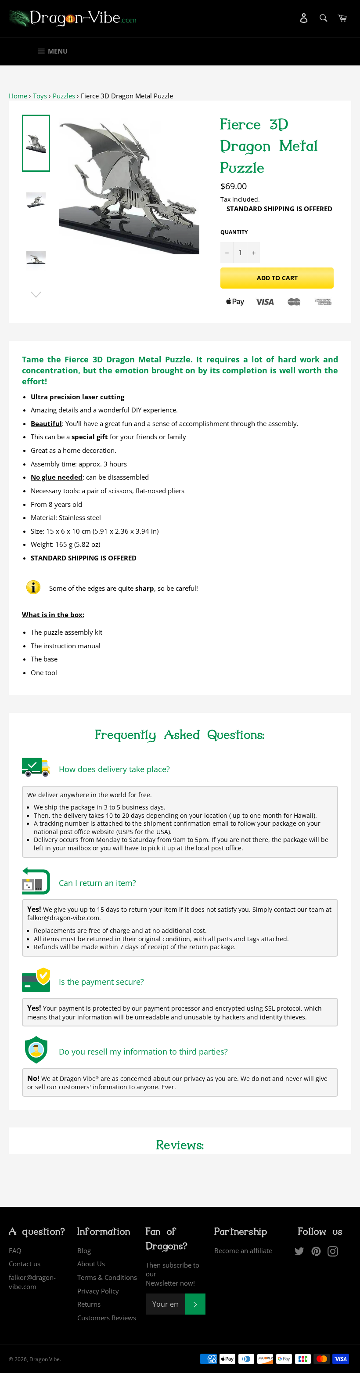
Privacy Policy (98, 1290)
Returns (89, 1304)
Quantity (234, 232)
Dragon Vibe (44, 1359)
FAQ (15, 1250)
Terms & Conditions (107, 1277)
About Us (91, 1263)
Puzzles (64, 95)
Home (18, 95)
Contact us (24, 1263)
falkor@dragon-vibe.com (32, 1282)
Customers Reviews (106, 1317)
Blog (84, 1250)
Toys (40, 95)
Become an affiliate (243, 1250)
